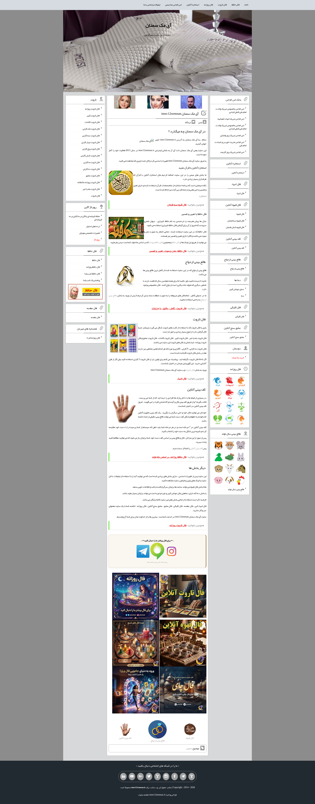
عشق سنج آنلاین (237, 337)
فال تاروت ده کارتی (91, 168)
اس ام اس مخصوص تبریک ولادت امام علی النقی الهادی (231, 110)
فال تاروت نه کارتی (91, 162)
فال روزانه (208, 4)
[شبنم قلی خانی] (124, 102)
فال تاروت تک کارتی (91, 128)
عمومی (189, 748)
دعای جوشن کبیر (236, 289)
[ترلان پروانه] (158, 102)
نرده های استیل (93, 226)
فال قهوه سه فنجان (235, 220)
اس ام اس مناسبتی (173, 4)
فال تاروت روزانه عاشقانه (88, 182)
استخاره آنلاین (193, 4)
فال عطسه (95, 317)
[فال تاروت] (182, 597)
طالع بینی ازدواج (237, 268)
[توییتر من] (149, 776)
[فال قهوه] (182, 644)
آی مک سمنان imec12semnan (180, 113)
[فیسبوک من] (174, 776)
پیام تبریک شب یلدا (91, 280)
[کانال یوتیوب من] (132, 776)
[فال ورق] (135, 691)
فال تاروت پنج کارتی (91, 148)
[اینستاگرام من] (166, 776)
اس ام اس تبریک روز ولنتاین (232, 135)
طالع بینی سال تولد (236, 489)
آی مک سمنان (158, 25)
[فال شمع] (135, 644)
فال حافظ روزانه (156, 242)
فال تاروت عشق (93, 175)
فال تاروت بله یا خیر (91, 189)
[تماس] (157, 776)
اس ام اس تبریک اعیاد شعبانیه (231, 118)
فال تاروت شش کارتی (90, 155)
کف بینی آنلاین (196, 448)
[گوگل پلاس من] (140, 776)
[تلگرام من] (183, 776)
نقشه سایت (143, 794)
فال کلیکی (239, 316)
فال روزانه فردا (93, 337)
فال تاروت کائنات (92, 122)
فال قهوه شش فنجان (235, 227)
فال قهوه (240, 214)
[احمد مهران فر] (191, 102)
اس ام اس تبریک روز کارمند (232, 152)
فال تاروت (222, 4)
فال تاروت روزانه (92, 108)
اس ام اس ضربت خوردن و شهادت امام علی (230, 144)
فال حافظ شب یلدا (92, 273)
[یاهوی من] (191, 776)
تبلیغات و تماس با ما (151, 4)
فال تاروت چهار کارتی (90, 142)
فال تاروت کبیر (93, 115)
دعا (242, 295)
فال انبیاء (240, 193)
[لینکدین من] (123, 776)
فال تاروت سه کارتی (91, 135)
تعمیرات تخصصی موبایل (89, 232)
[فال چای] (182, 691)
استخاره (202, 196)
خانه (246, 4)
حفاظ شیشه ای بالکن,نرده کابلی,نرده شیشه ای (85, 218)
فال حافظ (236, 4)
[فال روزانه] (135, 597)
